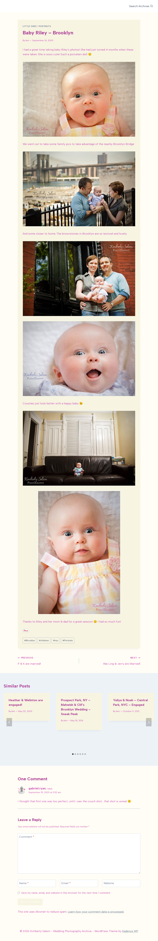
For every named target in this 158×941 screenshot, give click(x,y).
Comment (26, 837)
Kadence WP (130, 931)
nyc (55, 640)
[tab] (73, 754)
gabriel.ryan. (37, 788)
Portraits (45, 26)
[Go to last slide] (9, 722)
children (44, 640)
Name (24, 883)
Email (66, 883)
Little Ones (30, 26)
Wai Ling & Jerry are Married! (121, 660)
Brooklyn (29, 640)
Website (109, 883)
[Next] (149, 722)
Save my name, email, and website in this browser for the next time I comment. (66, 892)
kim (27, 40)
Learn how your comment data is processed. (96, 911)
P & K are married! (29, 660)
